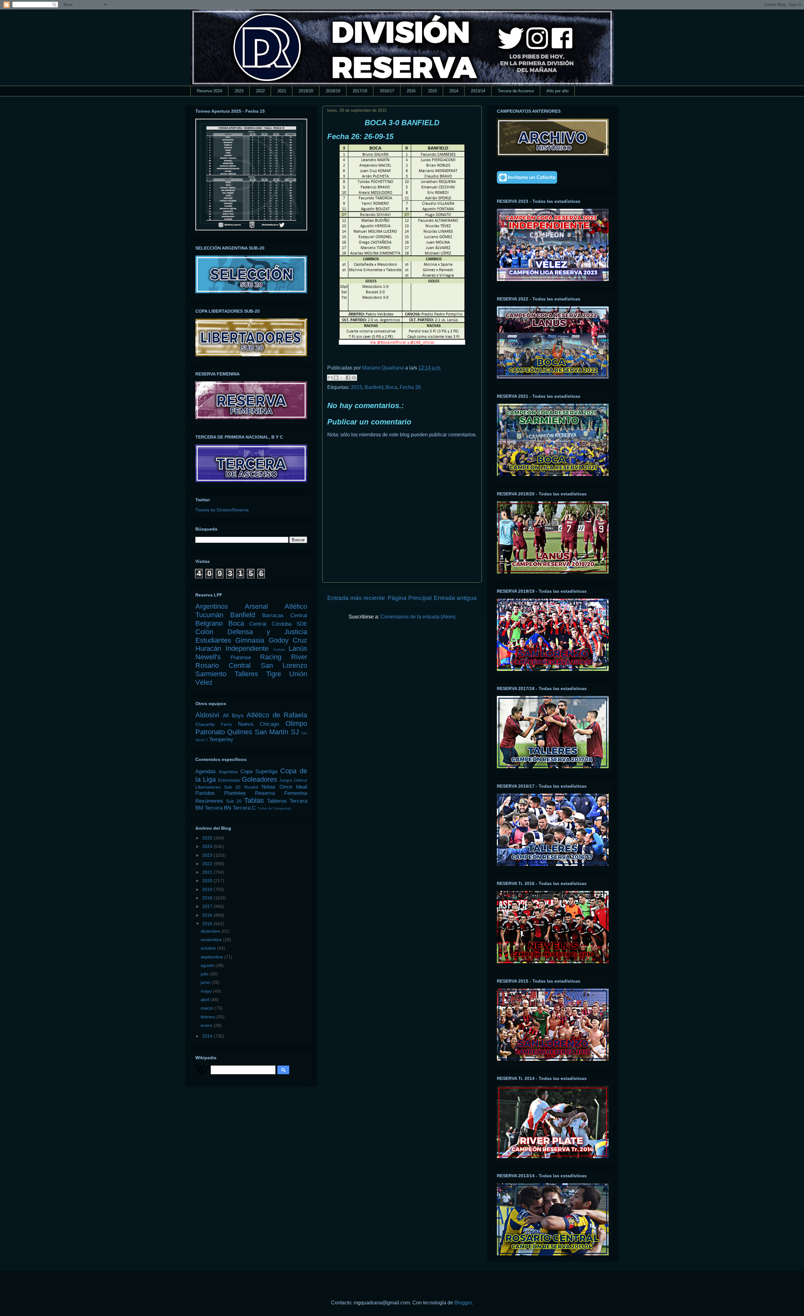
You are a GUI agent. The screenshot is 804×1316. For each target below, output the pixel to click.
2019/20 (306, 91)
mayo (207, 991)
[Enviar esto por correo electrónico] (330, 378)
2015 (432, 91)
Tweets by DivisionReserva (222, 509)
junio (206, 982)
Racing (270, 657)
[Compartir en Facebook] (348, 378)
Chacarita (205, 724)
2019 (208, 889)
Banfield (374, 387)
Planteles (235, 793)
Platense (241, 658)
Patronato (210, 732)
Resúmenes (209, 801)
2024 (208, 846)
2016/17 (387, 91)
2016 (411, 91)
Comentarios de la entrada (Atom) (417, 616)
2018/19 (333, 91)
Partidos (205, 793)
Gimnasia (249, 640)
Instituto (279, 649)
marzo (208, 1008)
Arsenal (256, 606)
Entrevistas (229, 780)
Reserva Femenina (281, 793)
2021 (281, 91)
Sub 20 (234, 801)
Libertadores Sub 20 (218, 787)
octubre (209, 948)
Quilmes (239, 732)
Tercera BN (218, 808)
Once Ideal (293, 787)
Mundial (251, 787)
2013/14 (478, 91)
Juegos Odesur (293, 780)
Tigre (273, 674)
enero (207, 1025)
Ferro (226, 724)
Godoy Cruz (288, 640)
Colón (204, 632)
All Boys (233, 716)
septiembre (212, 956)
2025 (208, 837)
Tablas (254, 800)
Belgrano (209, 623)
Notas (268, 787)
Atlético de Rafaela (277, 715)
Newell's (208, 657)
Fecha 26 (410, 387)
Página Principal (410, 598)
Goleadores (259, 779)
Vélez (204, 682)
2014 (453, 91)
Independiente (247, 648)
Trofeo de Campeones (274, 808)
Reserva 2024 (209, 91)
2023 (239, 91)
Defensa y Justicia (267, 632)
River (299, 657)
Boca (391, 387)
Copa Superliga (258, 771)
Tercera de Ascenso (516, 91)
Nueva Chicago (258, 724)
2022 (260, 91)
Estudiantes (213, 640)
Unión (298, 674)
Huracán (208, 648)
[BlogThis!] (336, 378)
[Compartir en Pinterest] (354, 378)
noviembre (212, 939)
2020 (208, 880)
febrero (208, 1016)
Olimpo (296, 723)
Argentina (228, 771)
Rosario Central (223, 665)
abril (205, 999)
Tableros (277, 801)
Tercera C (244, 808)
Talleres (246, 674)
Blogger (463, 1302)
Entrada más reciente (356, 598)
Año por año (557, 91)
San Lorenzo (284, 665)
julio (205, 973)
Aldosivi (207, 715)
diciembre (211, 931)
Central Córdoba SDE (278, 624)
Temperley (221, 739)
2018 (208, 897)
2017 (208, 906)
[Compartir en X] (342, 378)
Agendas (205, 771)
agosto (208, 965)
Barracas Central (284, 615)
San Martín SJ (277, 732)
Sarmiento (210, 674)
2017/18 (360, 91)
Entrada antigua (455, 598)
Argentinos (211, 606)
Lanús (298, 648)
